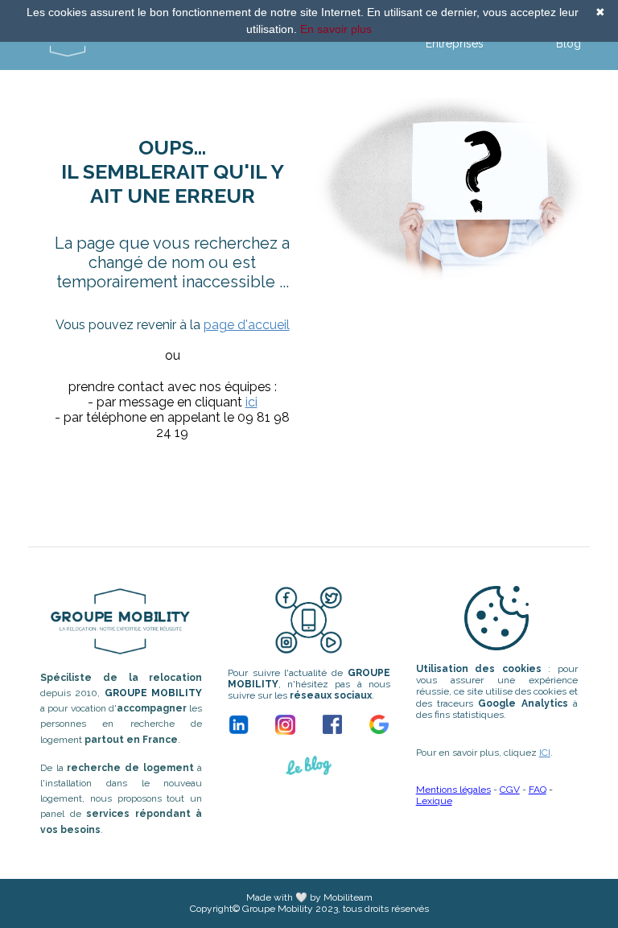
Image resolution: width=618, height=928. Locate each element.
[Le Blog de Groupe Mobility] (309, 770)
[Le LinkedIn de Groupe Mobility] (239, 725)
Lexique (434, 800)
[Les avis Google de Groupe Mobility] (379, 724)
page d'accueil (247, 324)
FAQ (537, 789)
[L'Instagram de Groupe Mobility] (285, 725)
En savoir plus (336, 29)
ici (251, 402)
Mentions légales (453, 789)
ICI (544, 752)
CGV (510, 789)
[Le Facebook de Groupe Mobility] (332, 724)
